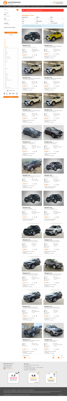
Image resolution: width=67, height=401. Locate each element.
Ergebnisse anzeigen (11, 32)
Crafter (5, 55)
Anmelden (5, 390)
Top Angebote (9, 6)
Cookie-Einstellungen (31, 390)
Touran (5, 86)
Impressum (9, 390)
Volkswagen (6, 46)
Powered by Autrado (60, 394)
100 (28, 357)
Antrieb (23, 21)
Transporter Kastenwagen (8, 87)
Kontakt (42, 6)
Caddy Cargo (6, 51)
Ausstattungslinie (39, 21)
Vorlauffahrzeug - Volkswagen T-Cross (54, 44)
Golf (5, 59)
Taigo (5, 81)
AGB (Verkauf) (19, 390)
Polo (5, 69)
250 (30, 357)
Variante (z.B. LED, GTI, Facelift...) (10, 27)
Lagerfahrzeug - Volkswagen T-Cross (32, 141)
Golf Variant (6, 60)
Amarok (6, 49)
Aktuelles (32, 6)
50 (26, 357)
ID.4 (5, 64)
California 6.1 (6, 54)
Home (5, 6)
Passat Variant (6, 68)
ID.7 (5, 67)
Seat (4, 43)
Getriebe (51, 17)
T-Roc (5, 72)
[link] (33, 55)
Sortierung (52, 21)
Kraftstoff (37, 17)
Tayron (5, 82)
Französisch (37, 6)
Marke (5, 14)
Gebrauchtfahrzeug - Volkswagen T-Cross (32, 44)
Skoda (5, 45)
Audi (4, 39)
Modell (5, 18)
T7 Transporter (6, 78)
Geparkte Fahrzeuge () (11, 90)
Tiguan (5, 83)
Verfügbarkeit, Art (25, 17)
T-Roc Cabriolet (6, 73)
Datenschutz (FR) (24, 390)
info (22, 13)
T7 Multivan (6, 77)
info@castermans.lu (9, 368)
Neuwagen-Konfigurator (21, 6)
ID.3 (5, 63)
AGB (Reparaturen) (14, 390)
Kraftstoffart (6, 23)
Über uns (27, 6)
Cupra (5, 41)
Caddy (5, 50)
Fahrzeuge (14, 6)
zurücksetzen (11, 34)
